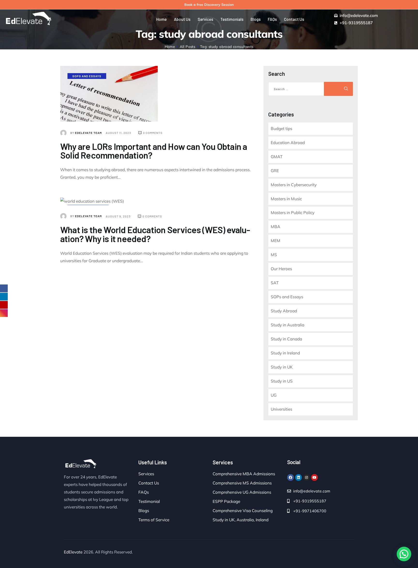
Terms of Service (153, 519)
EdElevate (73, 551)
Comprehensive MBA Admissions (244, 473)
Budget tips (281, 128)
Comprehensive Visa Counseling (243, 510)
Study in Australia (287, 324)
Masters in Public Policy (292, 212)
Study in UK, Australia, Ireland (241, 519)
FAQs (143, 492)
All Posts (187, 46)
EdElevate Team (86, 132)
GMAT (277, 156)
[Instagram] (306, 477)
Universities (281, 409)
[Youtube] (314, 477)
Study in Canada (286, 338)
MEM (275, 240)
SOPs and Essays (86, 76)
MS (274, 254)
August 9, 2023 (118, 216)
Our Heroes (281, 268)
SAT (275, 282)
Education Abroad (288, 142)
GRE (275, 170)
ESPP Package (226, 501)
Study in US (282, 381)
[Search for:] (296, 89)
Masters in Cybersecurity (294, 184)
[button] (404, 554)
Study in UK (282, 366)
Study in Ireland (285, 352)
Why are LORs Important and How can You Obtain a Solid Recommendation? (153, 151)
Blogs (143, 510)
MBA (275, 226)
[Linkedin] (298, 477)
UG (273, 395)
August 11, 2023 (119, 132)
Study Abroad (284, 310)
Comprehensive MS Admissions (242, 482)
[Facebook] (290, 477)
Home (170, 46)
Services (146, 473)
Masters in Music (286, 198)
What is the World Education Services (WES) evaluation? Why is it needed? (155, 234)
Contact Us (148, 482)
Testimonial (149, 501)
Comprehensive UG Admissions (242, 492)
